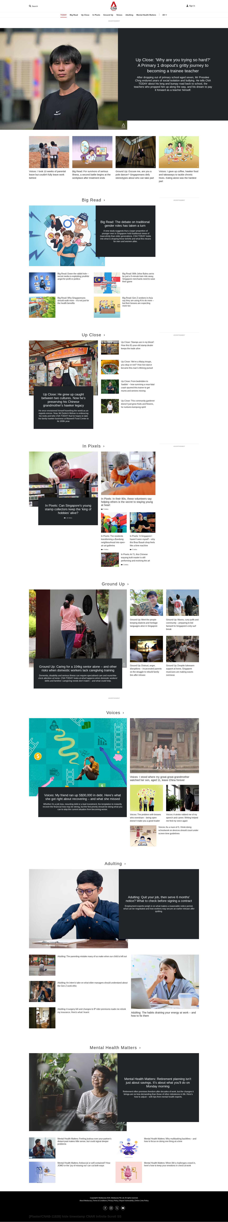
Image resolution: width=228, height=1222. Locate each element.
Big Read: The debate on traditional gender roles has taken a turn (125, 223)
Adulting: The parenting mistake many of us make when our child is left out (92, 956)
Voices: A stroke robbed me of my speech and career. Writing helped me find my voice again (182, 817)
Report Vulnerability (126, 1201)
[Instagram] (111, 1209)
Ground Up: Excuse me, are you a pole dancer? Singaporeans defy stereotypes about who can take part (135, 174)
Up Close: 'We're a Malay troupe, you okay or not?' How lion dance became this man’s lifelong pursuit (137, 365)
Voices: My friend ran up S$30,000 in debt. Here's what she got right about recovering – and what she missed (82, 797)
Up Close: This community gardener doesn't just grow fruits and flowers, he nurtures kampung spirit (138, 404)
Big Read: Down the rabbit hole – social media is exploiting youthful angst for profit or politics (73, 276)
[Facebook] (105, 1209)
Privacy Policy (113, 1201)
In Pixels (96, 15)
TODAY (63, 15)
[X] (117, 1209)
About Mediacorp (86, 1201)
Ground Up (108, 15)
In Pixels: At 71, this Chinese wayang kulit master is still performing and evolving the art (135, 557)
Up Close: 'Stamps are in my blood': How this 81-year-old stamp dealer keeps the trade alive (137, 345)
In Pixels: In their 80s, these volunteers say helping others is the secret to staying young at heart (127, 501)
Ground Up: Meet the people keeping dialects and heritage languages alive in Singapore (144, 623)
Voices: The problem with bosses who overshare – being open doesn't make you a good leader (145, 817)
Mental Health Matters (146, 15)
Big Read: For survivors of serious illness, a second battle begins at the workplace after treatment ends (91, 174)
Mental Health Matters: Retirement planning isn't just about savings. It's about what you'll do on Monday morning (157, 1082)
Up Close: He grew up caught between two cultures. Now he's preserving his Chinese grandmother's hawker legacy (63, 400)
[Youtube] (123, 1209)
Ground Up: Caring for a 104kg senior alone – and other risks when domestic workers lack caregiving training (78, 668)
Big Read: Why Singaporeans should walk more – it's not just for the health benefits (73, 300)
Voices (119, 15)
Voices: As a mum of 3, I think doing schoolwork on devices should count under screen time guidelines (178, 830)
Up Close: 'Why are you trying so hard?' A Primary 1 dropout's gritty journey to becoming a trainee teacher (173, 65)
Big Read (74, 15)
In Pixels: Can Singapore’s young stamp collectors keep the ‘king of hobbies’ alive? (68, 509)
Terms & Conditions (100, 1201)
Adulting (129, 15)
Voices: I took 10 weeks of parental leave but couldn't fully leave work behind (47, 174)
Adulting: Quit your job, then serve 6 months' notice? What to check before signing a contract (159, 899)
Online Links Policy (142, 1201)
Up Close (85, 15)
